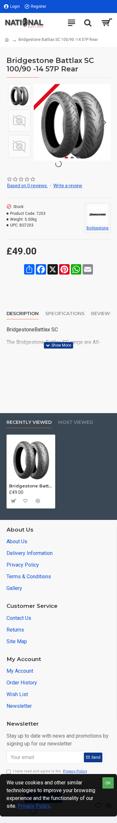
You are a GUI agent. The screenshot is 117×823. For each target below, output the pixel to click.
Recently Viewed (29, 422)
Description (22, 313)
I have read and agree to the (50, 771)
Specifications (64, 313)
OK (108, 782)
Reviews (102, 313)
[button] (40, 122)
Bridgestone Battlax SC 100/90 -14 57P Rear (31, 485)
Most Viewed (75, 422)
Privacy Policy (34, 806)
